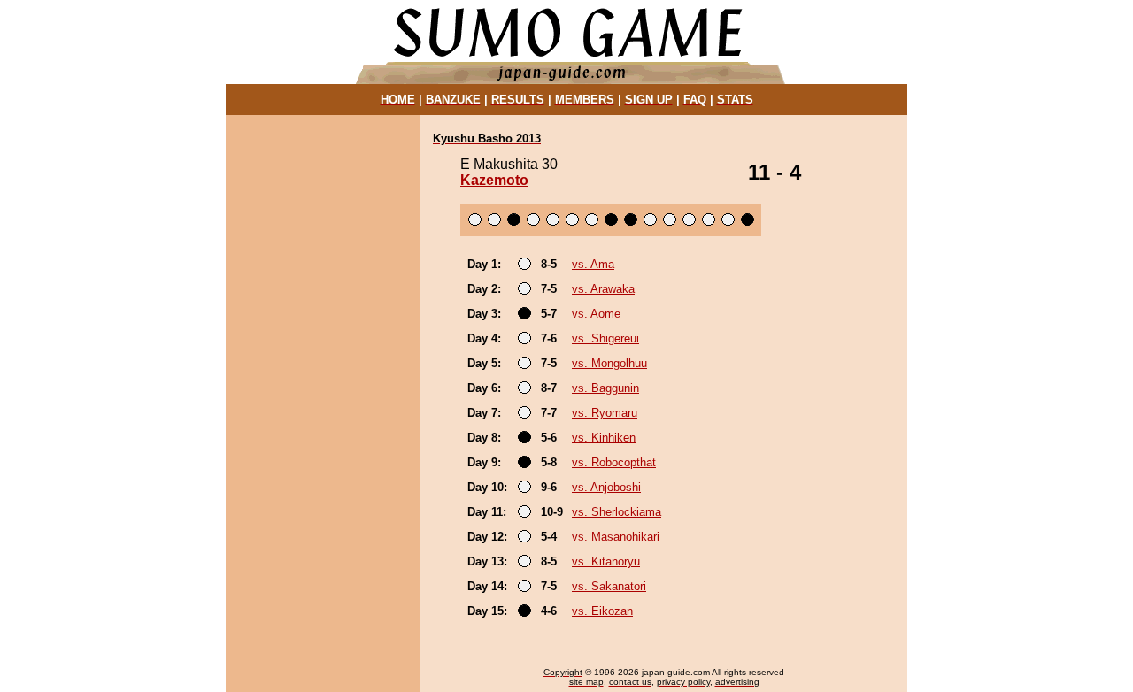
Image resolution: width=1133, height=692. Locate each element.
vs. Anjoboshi (606, 487)
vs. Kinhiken (604, 437)
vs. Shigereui (605, 338)
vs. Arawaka (603, 289)
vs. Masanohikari (615, 536)
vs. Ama (593, 264)
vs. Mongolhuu (609, 363)
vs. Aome (596, 313)
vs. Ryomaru (604, 412)
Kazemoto (494, 180)
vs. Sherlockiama (616, 512)
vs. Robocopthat (614, 462)
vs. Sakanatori (609, 586)
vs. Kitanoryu (606, 561)
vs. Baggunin (605, 388)
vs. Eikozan (602, 611)
